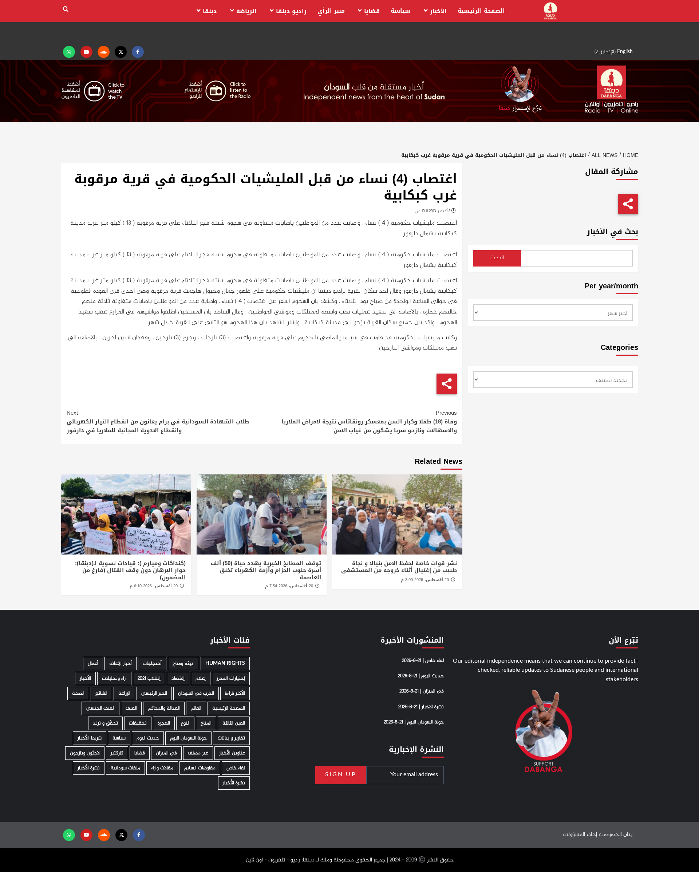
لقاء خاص (235, 768)
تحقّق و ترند (105, 723)
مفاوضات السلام (200, 768)
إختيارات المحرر (231, 678)
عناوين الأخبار (232, 753)
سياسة (401, 10)
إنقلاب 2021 (149, 678)
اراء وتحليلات (114, 678)
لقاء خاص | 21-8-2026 (423, 661)
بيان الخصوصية (615, 835)
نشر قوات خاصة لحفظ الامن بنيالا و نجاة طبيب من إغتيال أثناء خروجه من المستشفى (399, 567)
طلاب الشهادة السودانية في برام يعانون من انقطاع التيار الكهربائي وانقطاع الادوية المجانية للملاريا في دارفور (158, 422)
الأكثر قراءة (235, 693)
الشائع (101, 693)
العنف (131, 708)
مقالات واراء (162, 768)
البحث (497, 258)
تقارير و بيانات (231, 738)
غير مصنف (198, 753)
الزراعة (124, 693)
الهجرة (164, 723)
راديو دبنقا (291, 11)
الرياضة (246, 11)
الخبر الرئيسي (154, 693)
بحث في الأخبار (612, 231)
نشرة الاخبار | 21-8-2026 (421, 707)
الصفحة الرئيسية (481, 10)
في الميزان (166, 753)
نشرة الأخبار (89, 768)
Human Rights (225, 663)
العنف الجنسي (100, 708)
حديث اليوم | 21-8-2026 (421, 676)
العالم (196, 708)
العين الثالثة (233, 723)
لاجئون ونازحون (85, 753)
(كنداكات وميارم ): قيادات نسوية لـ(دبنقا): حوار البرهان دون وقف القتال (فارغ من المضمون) (130, 570)
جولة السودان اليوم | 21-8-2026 (414, 722)
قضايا (372, 11)
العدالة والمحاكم (164, 708)
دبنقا (210, 11)
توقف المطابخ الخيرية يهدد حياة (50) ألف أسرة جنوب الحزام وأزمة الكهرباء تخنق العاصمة (266, 570)
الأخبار (438, 11)
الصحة (78, 693)
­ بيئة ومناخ (183, 663)
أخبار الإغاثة (120, 663)
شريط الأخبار (90, 738)
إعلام (201, 678)
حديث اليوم (148, 738)
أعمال (93, 663)
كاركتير (117, 753)
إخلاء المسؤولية (580, 835)
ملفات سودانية (125, 768)
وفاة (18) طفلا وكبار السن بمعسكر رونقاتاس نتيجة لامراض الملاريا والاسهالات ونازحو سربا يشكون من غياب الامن (369, 422)
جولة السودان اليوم (188, 738)
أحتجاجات (152, 663)
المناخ (206, 723)
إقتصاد (178, 678)
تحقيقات (138, 723)
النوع (185, 723)
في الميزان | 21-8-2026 (421, 691)
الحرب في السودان (196, 693)
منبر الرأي (331, 10)
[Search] (65, 9)
